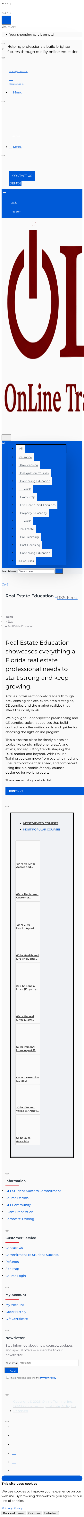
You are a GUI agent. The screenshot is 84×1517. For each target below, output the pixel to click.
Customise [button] (34, 1513)
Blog (10, 621)
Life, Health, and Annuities (37, 505)
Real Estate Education (20, 626)
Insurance (25, 457)
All (21, 448)
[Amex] (14, 1443)
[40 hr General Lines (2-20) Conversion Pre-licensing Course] (25, 1003)
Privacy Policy (12, 1508)
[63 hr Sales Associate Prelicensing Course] (25, 1125)
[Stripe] (14, 1469)
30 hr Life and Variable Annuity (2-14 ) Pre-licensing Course (27, 1109)
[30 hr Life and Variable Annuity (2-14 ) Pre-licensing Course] (25, 1094)
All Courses (26, 561)
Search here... (9, 571)
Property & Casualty (33, 513)
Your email (11, 1362)
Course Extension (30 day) (27, 1079)
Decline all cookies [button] (13, 1513)
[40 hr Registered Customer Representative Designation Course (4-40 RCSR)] (25, 881)
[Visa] (14, 1426)
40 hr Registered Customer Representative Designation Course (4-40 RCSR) (27, 896)
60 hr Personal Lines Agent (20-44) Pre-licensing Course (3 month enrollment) (27, 1048)
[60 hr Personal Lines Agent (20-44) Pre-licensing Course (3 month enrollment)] (25, 1034)
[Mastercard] (14, 1434)
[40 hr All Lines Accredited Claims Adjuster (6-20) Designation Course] (25, 851)
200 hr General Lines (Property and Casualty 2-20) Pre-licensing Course (27, 987)
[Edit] (3, 43)
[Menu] (6, 430)
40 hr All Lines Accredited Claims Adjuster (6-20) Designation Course (26, 865)
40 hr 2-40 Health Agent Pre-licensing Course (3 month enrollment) (27, 926)
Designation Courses (34, 473)
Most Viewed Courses (40, 823)
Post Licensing (29, 545)
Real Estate (26, 529)
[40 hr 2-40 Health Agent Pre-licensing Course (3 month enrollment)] (25, 912)
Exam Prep (27, 497)
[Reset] (6, 20)
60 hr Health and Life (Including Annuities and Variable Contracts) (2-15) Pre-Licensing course (27, 957)
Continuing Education (34, 481)
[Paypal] (14, 1461)
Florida (25, 489)
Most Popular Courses (42, 829)
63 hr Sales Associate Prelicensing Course (24, 1139)
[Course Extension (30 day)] (25, 1064)
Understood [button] (50, 1513)
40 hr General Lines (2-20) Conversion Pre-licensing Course (27, 1018)
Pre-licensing (28, 465)
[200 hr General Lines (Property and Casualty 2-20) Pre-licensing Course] (25, 973)
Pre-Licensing (29, 537)
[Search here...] (6, 437)
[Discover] (14, 1452)
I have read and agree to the (32, 1377)
